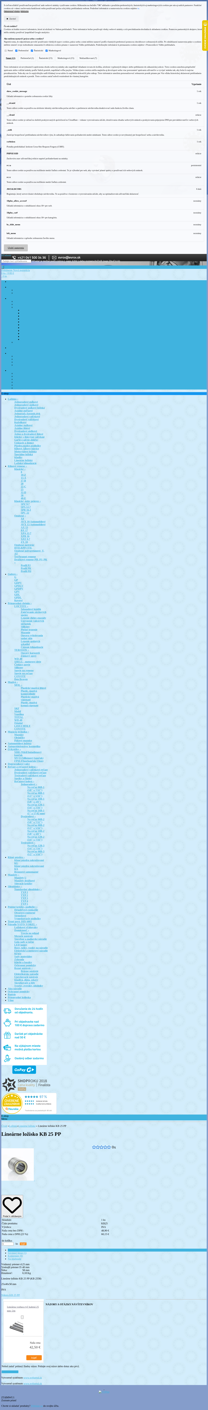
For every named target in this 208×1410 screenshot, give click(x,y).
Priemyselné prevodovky (32, 331)
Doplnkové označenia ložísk (27, 356)
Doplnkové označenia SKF (26, 359)
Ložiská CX (19, 385)
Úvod (4, 1126)
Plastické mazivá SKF (24, 342)
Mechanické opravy (30, 316)
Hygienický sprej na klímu (33, 339)
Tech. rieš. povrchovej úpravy (34, 322)
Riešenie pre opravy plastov (33, 336)
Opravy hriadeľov (29, 328)
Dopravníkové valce (23, 304)
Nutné (10, 50)
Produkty (12, 298)
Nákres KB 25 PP (10, 1295)
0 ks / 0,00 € (7, 273)
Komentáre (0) (15, 1255)
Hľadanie (6, 255)
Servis (10, 348)
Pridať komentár (10, 1371)
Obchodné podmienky (24, 379)
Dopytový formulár (23, 382)
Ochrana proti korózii (31, 313)
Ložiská (13, 1126)
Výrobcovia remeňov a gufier (27, 293)
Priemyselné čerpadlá (30, 325)
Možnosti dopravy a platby (26, 376)
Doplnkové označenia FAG (26, 362)
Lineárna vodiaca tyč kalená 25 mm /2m (23, 1309)
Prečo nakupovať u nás (24, 388)
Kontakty (18, 373)
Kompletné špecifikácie (20, 1250)
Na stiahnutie (14, 1258)
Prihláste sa (37, 1405)
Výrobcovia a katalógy (18, 287)
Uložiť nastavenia (16, 248)
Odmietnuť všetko (12, 11)
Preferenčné (23, 50)
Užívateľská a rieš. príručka (33, 310)
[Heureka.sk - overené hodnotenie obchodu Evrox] (29, 1113)
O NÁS (11, 370)
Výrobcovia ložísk (22, 290)
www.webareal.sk (32, 1377)
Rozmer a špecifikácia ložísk (21, 353)
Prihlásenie (7, 270)
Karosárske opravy (29, 319)
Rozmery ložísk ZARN (24, 365)
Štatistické (38, 50)
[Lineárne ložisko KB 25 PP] (18, 1179)
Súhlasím (24, 11)
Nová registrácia (21, 270)
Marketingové (55, 50)
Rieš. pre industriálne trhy (33, 333)
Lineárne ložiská (27, 1126)
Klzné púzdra (20, 301)
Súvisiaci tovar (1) (17, 1253)
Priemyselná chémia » (24, 307)
